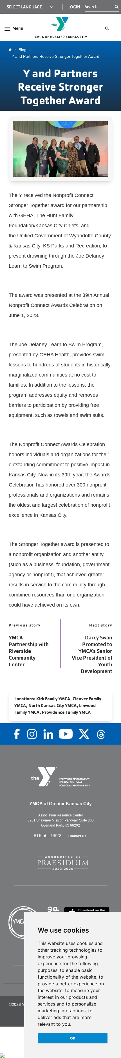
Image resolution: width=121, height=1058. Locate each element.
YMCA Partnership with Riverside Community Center (29, 651)
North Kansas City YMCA (52, 705)
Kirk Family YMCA (53, 698)
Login (74, 7)
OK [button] (72, 1038)
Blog (22, 49)
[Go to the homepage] (60, 24)
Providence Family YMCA (66, 712)
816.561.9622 (48, 835)
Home (11, 49)
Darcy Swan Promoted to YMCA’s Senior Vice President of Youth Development (92, 654)
